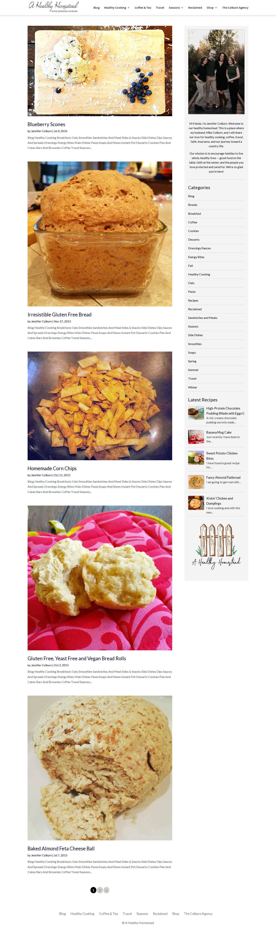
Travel (160, 7)
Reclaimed (195, 7)
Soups (192, 352)
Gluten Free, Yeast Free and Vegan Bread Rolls (77, 658)
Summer (193, 370)
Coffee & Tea (143, 7)
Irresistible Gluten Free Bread (59, 315)
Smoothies (195, 344)
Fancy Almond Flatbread (223, 477)
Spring (192, 361)
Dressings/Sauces (199, 248)
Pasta (191, 291)
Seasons (174, 7)
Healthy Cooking (115, 7)
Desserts (194, 239)
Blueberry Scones (46, 124)
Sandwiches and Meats (202, 317)
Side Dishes (195, 335)
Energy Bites (196, 257)
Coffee (192, 222)
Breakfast (194, 213)
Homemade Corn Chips (52, 468)
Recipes (193, 300)
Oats (191, 283)
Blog (97, 7)
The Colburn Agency (235, 7)
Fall (190, 265)
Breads (192, 204)
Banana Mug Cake (219, 432)
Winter (192, 387)
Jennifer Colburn (41, 131)
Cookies (193, 231)
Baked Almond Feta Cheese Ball (61, 848)
